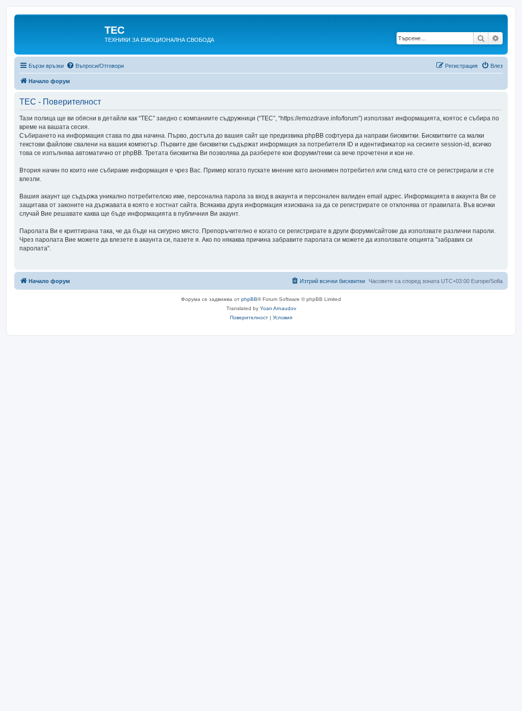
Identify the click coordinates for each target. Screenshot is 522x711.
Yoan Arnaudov (278, 308)
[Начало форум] (61, 33)
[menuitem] (95, 66)
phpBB (249, 299)
